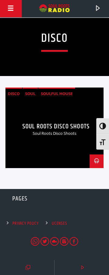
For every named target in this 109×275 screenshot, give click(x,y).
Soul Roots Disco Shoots (56, 126)
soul (30, 93)
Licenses (59, 223)
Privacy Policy (25, 223)
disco (14, 93)
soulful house (57, 93)
